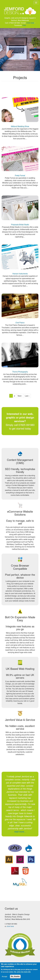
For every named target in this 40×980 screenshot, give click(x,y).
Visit (24, 25)
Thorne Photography (20, 371)
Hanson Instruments (20, 273)
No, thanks (15, 976)
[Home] (20, 10)
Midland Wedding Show (20, 126)
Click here (30, 23)
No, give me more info (22, 972)
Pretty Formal (20, 175)
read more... (20, 831)
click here (10, 926)
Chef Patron (20, 322)
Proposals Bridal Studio (20, 224)
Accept (4, 976)
